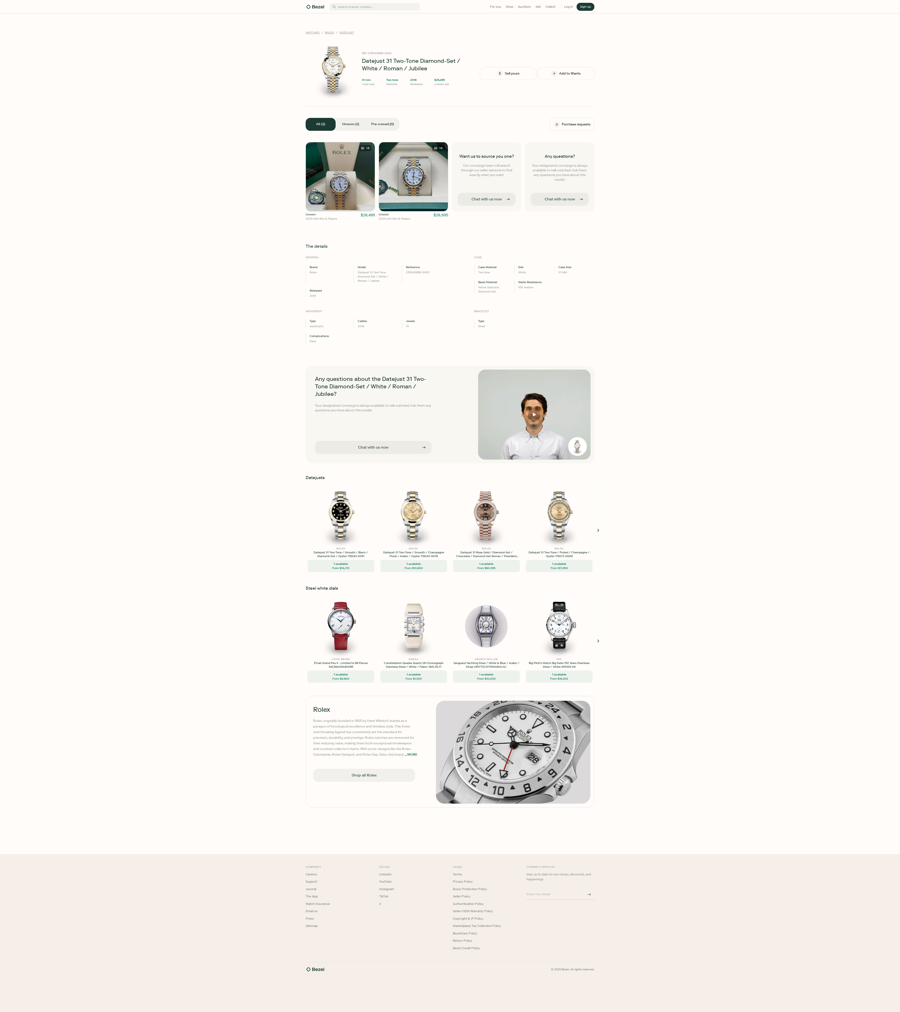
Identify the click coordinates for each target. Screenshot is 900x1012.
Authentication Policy (468, 904)
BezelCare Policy (465, 933)
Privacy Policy (463, 881)
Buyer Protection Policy (470, 889)
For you (495, 6)
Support (311, 881)
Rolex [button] (329, 32)
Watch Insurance (318, 904)
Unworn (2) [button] (350, 124)
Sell (538, 6)
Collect (550, 6)
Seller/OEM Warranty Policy (473, 911)
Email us (312, 911)
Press (310, 918)
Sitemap (312, 926)
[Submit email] (589, 894)
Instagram (386, 889)
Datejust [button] (347, 32)
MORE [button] (412, 755)
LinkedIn (385, 874)
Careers (311, 874)
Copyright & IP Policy (468, 918)
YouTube (385, 881)
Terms (457, 874)
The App (312, 896)
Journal (311, 889)
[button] (585, 7)
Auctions (524, 6)
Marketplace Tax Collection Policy (477, 926)
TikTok (383, 896)
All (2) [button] (320, 124)
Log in (568, 6)
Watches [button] (312, 32)
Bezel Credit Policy (466, 948)
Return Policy (462, 940)
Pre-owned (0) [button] (382, 124)
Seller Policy (461, 896)
